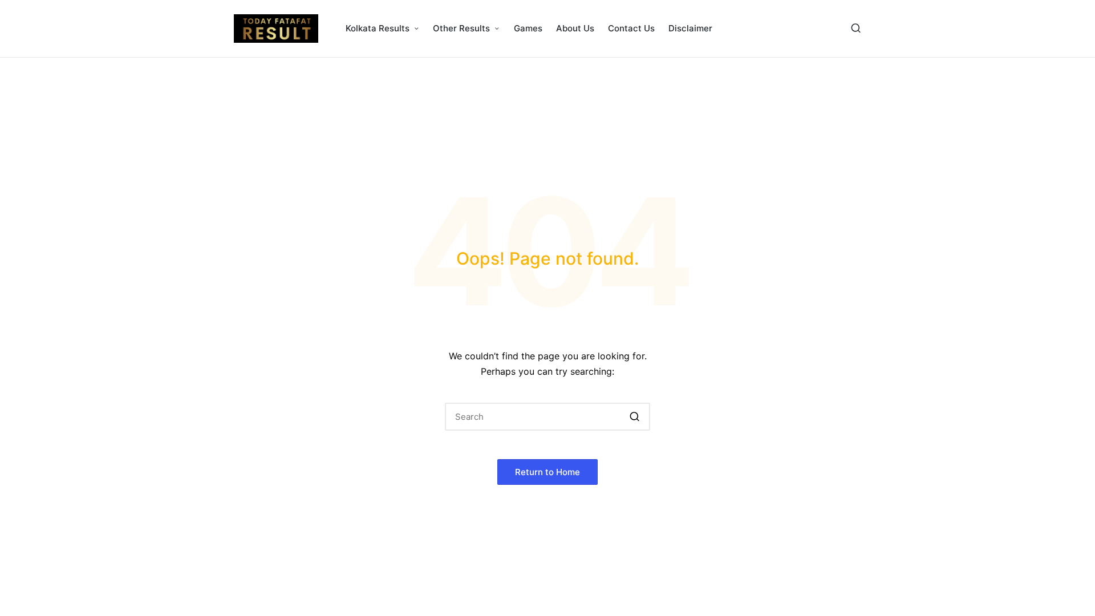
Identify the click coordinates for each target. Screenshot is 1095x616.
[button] (634, 417)
